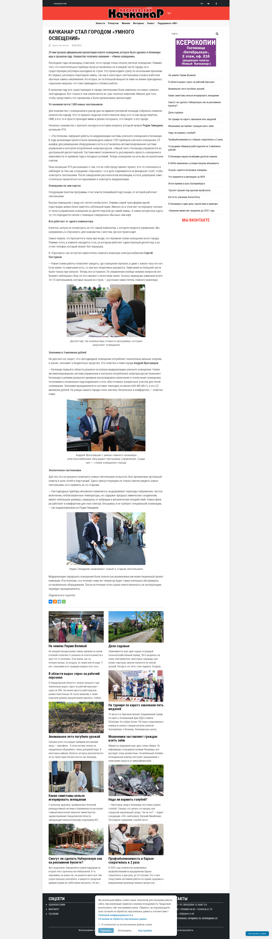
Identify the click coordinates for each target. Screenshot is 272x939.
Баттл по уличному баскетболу (184, 197)
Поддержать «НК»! (167, 23)
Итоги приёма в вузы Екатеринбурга (186, 183)
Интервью (138, 23)
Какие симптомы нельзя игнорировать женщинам (67, 797)
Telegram (53, 914)
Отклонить (124, 930)
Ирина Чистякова (60, 45)
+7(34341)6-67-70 (204, 909)
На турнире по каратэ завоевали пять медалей (136, 707)
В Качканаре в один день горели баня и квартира (193, 203)
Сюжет (151, 23)
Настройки (145, 930)
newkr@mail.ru (210, 918)
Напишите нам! (60, 3)
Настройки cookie (257, 933)
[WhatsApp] (64, 601)
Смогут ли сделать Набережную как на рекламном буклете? (75, 860)
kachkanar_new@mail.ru (188, 918)
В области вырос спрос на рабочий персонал (74, 675)
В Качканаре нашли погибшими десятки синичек (192, 156)
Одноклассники (57, 904)
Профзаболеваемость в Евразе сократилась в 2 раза (131, 860)
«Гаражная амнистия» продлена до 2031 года (191, 210)
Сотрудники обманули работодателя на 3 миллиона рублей (194, 148)
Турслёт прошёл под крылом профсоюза (189, 190)
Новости (100, 23)
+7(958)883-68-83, (187, 909)
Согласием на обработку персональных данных (122, 918)
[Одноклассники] (55, 601)
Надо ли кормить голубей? (127, 799)
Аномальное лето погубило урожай (74, 737)
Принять (106, 930)
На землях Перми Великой (68, 646)
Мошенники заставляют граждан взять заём (132, 738)
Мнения (126, 23)
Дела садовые (119, 646)
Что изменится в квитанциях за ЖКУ (186, 176)
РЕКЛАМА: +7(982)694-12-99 (181, 914)
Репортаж (113, 23)
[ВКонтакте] (50, 601)
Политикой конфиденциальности (114, 915)
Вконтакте (54, 909)
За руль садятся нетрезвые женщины (187, 170)
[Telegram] (59, 601)
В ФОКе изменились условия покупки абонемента (193, 163)
